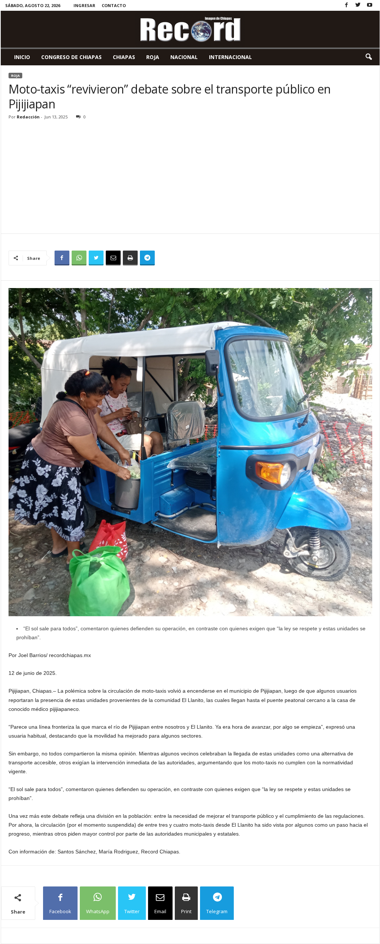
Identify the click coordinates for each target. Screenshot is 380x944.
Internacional (230, 57)
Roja (152, 57)
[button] (368, 57)
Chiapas (124, 57)
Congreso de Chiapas (71, 57)
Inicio (22, 57)
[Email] (113, 258)
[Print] (130, 258)
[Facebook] (346, 5)
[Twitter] (358, 5)
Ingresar (84, 5)
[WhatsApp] (79, 258)
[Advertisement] (190, 178)
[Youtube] (369, 5)
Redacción (28, 117)
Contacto (114, 5)
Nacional (184, 57)
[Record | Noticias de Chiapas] (190, 29)
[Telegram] (147, 258)
